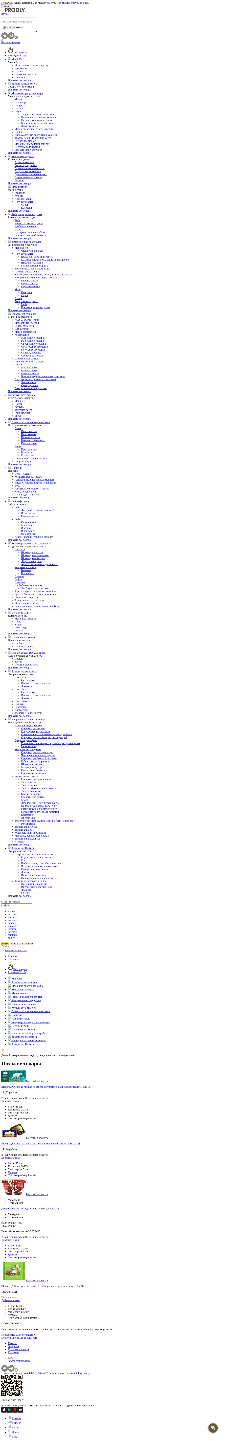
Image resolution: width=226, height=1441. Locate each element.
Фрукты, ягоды (29, 283)
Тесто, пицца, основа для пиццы (33, 268)
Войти (5, 943)
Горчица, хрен (23, 412)
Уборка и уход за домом (28, 749)
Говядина (20, 192)
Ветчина (19, 180)
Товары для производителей (30, 881)
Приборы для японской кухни (38, 878)
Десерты (19, 630)
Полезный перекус (25, 646)
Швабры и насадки (32, 764)
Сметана (19, 108)
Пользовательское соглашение (18, 1334)
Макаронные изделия (27, 322)
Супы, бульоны (29, 385)
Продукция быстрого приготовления (35, 379)
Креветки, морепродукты (29, 223)
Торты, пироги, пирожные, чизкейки (35, 591)
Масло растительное (26, 331)
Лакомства (27, 686)
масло (11, 917)
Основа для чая (29, 516)
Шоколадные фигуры (33, 558)
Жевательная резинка (27, 603)
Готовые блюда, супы (27, 271)
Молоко (19, 99)
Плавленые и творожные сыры (38, 117)
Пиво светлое (29, 431)
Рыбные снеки (29, 370)
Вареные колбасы (24, 162)
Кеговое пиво (29, 443)
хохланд (12, 914)
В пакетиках (28, 513)
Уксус (18, 415)
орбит (11, 937)
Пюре (18, 621)
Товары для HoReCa (22, 848)
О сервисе (13, 1346)
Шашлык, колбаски (32, 262)
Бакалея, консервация (23, 313)
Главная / (13, 956)
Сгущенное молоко (25, 140)
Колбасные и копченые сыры (37, 123)
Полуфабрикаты (24, 201)
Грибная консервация (33, 349)
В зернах (26, 528)
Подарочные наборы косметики (39, 805)
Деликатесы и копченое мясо (31, 174)
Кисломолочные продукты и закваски (36, 134)
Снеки (18, 364)
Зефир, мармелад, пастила (29, 600)
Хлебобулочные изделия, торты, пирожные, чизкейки (45, 274)
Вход (4, 13)
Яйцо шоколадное (31, 561)
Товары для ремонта (26, 826)
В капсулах (27, 531)
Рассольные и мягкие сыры (36, 120)
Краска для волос (31, 794)
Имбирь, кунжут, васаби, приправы (41, 863)
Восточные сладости (26, 597)
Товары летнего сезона (24, 83)
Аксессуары (21, 710)
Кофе (17, 519)
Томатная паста (23, 409)
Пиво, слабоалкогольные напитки (30, 422)
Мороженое (21, 247)
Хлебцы (19, 643)
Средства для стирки (33, 728)
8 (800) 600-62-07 (38, 1373)
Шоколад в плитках (32, 552)
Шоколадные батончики (35, 555)
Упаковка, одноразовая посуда (32, 835)
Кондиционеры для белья (35, 731)
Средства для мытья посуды (37, 752)
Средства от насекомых (34, 773)
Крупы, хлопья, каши (27, 319)
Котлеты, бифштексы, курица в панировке (45, 259)
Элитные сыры (29, 126)
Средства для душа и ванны (37, 779)
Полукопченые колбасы (28, 171)
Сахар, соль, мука (24, 325)
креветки (13, 932)
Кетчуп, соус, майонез (23, 395)
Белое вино (27, 452)
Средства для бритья (32, 797)
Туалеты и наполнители (28, 712)
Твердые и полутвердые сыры (38, 114)
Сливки (19, 132)
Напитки (16, 467)
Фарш (24, 204)
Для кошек (20, 677)
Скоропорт (21, 102)
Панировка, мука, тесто (34, 869)
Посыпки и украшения (34, 884)
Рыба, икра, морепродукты (26, 214)
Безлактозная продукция (28, 149)
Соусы (18, 403)
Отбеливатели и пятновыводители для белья (46, 734)
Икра (17, 229)
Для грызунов (22, 701)
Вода (17, 485)
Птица (18, 298)
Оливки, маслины (31, 352)
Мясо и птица (19, 186)
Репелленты (28, 823)
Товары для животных (24, 671)
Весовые (26, 570)
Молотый (26, 525)
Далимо (12, 1115)
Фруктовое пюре (30, 286)
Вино (18, 446)
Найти (6, 905)
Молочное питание (25, 618)
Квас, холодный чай (26, 491)
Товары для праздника (27, 838)
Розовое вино (28, 455)
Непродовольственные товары (28, 719)
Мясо (18, 289)
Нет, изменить (16, 27)
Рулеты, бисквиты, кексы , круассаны (36, 594)
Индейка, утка (23, 198)
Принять (7, 6)
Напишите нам (56, 1373)
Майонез (19, 400)
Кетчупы (19, 406)
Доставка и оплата (18, 1349)
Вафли (18, 579)
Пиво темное (28, 434)
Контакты (13, 1352)
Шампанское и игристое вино (31, 458)
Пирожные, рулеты (25, 74)
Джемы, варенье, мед (26, 358)
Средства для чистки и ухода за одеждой (44, 737)
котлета (12, 929)
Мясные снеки (29, 367)
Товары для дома (24, 829)
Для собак (20, 689)
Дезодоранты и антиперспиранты (40, 802)
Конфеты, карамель (25, 567)
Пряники (20, 582)
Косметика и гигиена (27, 776)
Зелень (18, 661)
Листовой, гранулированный (37, 510)
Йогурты (20, 105)
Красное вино (29, 449)
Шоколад (20, 77)
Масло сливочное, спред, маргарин (34, 129)
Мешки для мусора (32, 767)
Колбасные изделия (22, 156)
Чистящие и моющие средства (38, 755)
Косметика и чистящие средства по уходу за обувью (50, 743)
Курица (19, 195)
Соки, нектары (23, 473)
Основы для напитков (27, 494)
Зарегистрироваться (22, 943)
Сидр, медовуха (23, 461)
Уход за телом (29, 782)
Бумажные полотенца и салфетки (40, 811)
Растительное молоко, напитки (32, 488)
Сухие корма (28, 680)
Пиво (18, 428)
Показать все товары (19, 80)
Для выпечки (22, 328)
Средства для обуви (26, 740)
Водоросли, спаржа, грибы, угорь (40, 866)
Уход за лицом (29, 785)
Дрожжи (26, 889)
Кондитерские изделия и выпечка (30, 543)
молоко (12, 911)
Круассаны (21, 68)
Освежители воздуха (33, 770)
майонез (12, 926)
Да (4, 27)
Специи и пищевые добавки (31, 388)
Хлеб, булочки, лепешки (35, 588)
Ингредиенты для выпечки (36, 887)
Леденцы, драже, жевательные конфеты (37, 606)
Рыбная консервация (33, 340)
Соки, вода (21, 627)
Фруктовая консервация (34, 346)
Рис (23, 860)
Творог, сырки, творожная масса (33, 137)
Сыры (18, 111)
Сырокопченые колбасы (28, 177)
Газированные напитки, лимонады (34, 479)
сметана (12, 934)
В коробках (27, 573)
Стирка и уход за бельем (28, 725)
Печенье (19, 71)
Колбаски (26, 207)
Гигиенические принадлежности (39, 808)
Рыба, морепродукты (26, 301)
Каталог (12, 1343)
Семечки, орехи (30, 373)
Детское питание (21, 612)
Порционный (28, 533)
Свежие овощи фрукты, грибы (28, 652)
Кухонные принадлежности (30, 832)
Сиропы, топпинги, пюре (29, 361)
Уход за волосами (31, 791)
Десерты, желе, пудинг (27, 146)
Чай (17, 507)
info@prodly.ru (84, 1373)
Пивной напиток (30, 437)
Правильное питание (23, 637)
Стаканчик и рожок (32, 250)
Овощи (19, 658)
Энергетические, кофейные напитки (35, 482)
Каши (18, 624)
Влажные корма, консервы (36, 683)
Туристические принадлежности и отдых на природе (45, 820)
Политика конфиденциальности (19, 1337)
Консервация (22, 334)
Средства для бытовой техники (39, 758)
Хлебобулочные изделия (28, 585)
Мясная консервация (33, 337)
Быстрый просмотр (37, 1081)
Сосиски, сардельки (26, 165)
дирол (11, 920)
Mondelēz (16, 59)
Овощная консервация (33, 343)
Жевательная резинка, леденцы (32, 65)
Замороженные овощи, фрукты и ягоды (37, 277)
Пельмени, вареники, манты (37, 256)
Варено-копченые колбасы (30, 168)
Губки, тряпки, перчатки (35, 761)
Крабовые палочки (25, 226)
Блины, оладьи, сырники (35, 265)
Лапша (25, 872)
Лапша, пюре (28, 382)
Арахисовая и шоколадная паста (39, 564)
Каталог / (13, 959)
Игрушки (20, 841)
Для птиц (20, 704)
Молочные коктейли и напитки (32, 143)
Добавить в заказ (10, 1101)
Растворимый (29, 522)
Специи (25, 892)
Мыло (24, 799)
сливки (12, 923)
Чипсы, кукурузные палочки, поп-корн (43, 376)
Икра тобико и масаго (33, 875)
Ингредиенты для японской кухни (34, 854)
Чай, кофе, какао (20, 501)
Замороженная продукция (26, 241)
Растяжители (28, 746)
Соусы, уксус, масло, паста (36, 857)
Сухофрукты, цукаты (26, 664)
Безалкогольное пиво (33, 440)
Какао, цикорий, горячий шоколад (34, 536)
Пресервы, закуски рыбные (30, 232)
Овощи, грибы (29, 280)
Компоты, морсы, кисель (29, 476)
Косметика (27, 814)
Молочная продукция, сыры (27, 93)
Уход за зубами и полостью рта (38, 788)
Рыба (17, 220)
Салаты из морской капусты (30, 235)
